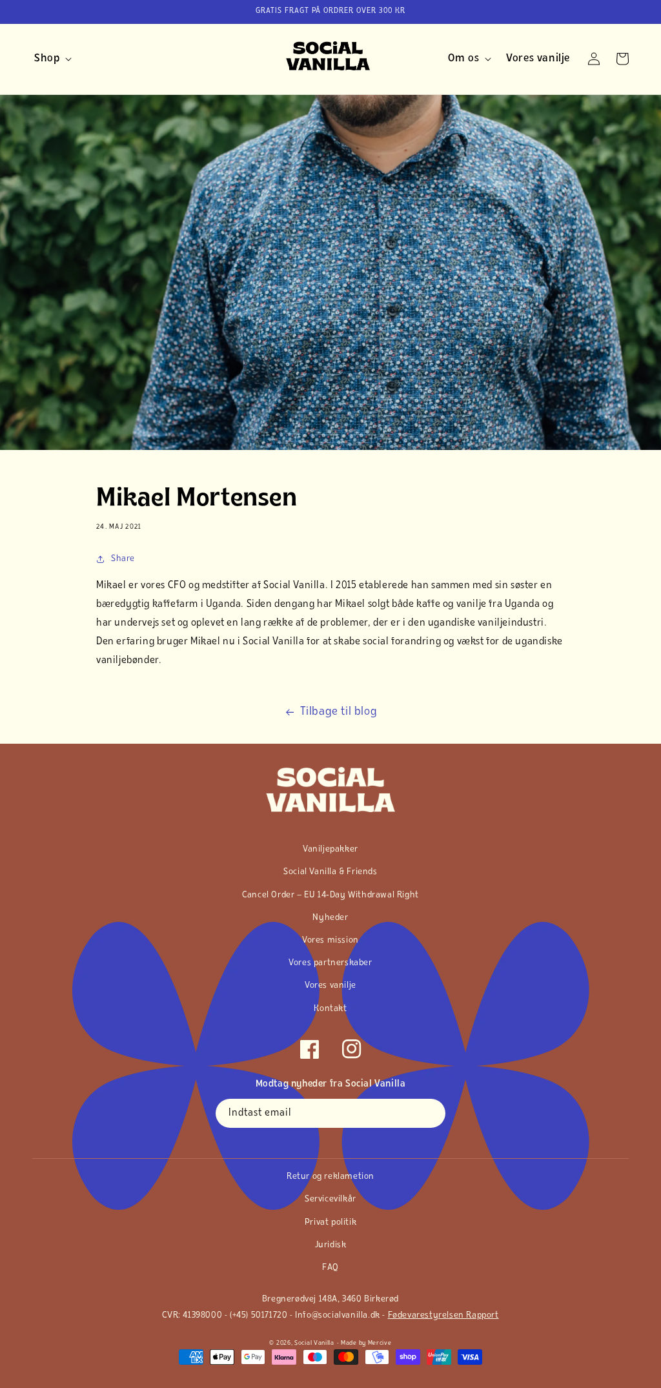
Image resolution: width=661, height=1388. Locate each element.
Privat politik (330, 1222)
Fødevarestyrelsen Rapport (443, 1315)
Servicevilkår (330, 1199)
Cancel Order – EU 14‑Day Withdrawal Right (330, 895)
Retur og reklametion (330, 1176)
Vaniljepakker (330, 849)
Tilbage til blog (339, 712)
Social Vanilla (314, 1343)
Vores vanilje (330, 985)
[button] (51, 59)
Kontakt (330, 1009)
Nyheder (330, 918)
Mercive (380, 1343)
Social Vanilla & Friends (330, 872)
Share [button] (123, 559)
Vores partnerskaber (330, 963)
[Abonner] (431, 1113)
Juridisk (331, 1245)
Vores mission (330, 940)
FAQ (330, 1267)
